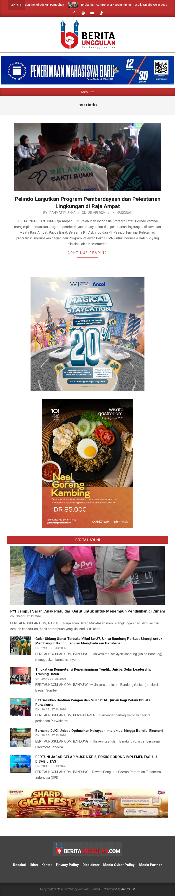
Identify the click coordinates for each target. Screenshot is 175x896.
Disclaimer (91, 865)
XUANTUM (128, 889)
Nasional (124, 212)
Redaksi (19, 865)
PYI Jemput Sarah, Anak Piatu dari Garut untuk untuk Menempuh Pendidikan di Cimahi (87, 611)
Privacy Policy (68, 865)
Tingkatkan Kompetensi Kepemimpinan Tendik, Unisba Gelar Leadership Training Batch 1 (105, 4)
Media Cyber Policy (119, 865)
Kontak (46, 865)
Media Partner (150, 865)
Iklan (34, 865)
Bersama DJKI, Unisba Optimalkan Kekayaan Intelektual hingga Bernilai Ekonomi (99, 731)
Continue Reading (87, 253)
